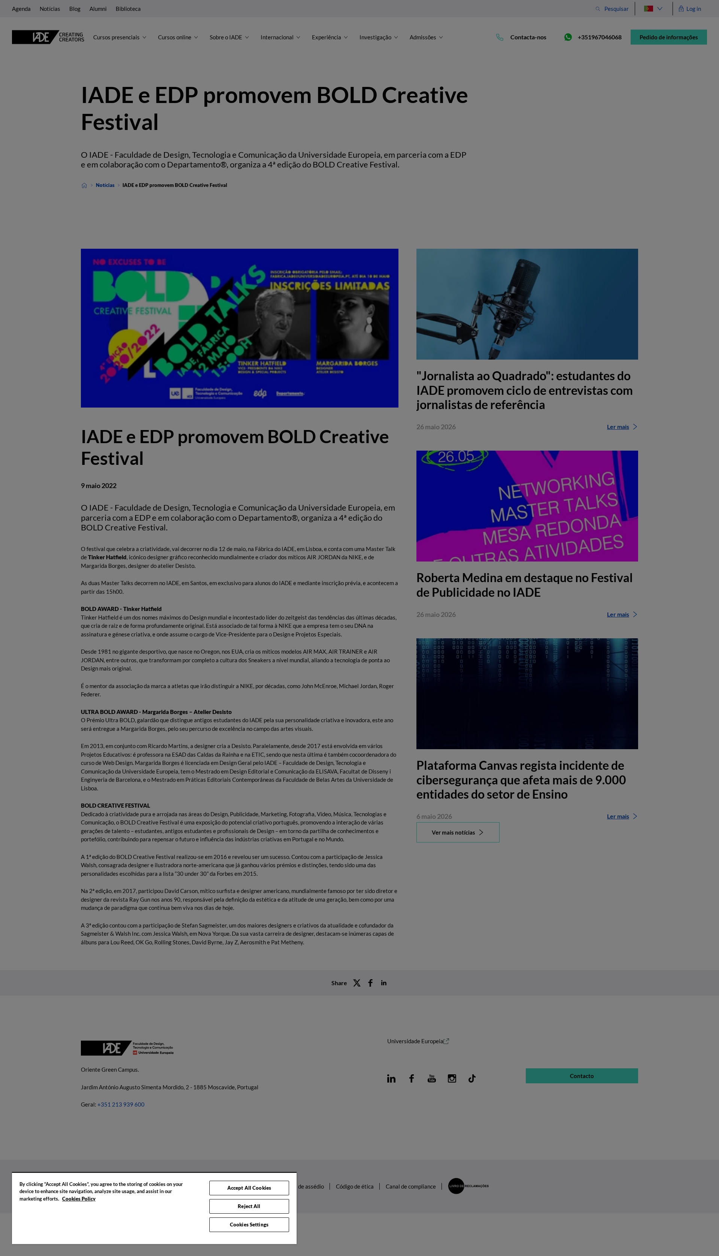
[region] (154, 1208)
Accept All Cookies (249, 1188)
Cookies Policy (78, 1199)
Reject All (249, 1206)
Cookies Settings (249, 1225)
